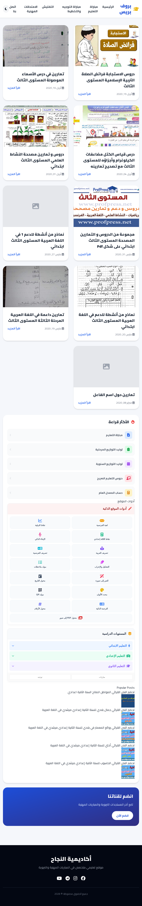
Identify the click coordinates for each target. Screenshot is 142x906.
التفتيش (48, 6)
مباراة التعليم (93, 8)
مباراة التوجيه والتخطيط (71, 8)
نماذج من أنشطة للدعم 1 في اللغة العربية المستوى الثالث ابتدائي (37, 240)
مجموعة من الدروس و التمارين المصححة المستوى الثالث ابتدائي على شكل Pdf (107, 240)
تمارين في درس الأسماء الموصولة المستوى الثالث (40, 76)
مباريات (102, 677)
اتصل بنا (12, 8)
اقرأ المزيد (84, 94)
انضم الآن (122, 815)
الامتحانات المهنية (31, 8)
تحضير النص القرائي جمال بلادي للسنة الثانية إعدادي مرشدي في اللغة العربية (88, 710)
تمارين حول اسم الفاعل (114, 394)
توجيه (40, 677)
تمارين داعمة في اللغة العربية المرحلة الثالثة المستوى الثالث (36, 317)
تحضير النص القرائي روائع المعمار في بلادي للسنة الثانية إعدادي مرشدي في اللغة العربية (81, 727)
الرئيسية (108, 6)
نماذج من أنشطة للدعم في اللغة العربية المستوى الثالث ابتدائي (107, 320)
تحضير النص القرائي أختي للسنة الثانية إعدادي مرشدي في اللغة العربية (92, 745)
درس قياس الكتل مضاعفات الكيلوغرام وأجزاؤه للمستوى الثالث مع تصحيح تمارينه (109, 160)
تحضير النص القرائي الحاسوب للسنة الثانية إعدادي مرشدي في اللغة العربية (90, 763)
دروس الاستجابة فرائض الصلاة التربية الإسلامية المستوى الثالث (108, 79)
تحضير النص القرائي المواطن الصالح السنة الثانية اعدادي (101, 692)
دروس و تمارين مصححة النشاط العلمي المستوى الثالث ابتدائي (37, 160)
